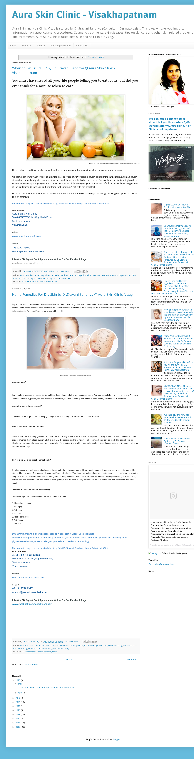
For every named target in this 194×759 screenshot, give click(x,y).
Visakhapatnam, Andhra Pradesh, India (39, 281)
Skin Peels (128, 645)
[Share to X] (80, 271)
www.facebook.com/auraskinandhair (27, 263)
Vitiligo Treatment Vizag (58, 648)
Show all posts (96, 57)
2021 (18, 702)
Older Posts (133, 659)
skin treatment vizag (43, 278)
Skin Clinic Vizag (25, 278)
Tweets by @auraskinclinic (161, 564)
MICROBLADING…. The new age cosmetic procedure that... (46, 687)
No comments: (63, 271)
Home (13, 46)
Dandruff (64, 275)
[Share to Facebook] (83, 271)
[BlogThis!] (78, 271)
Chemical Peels (52, 275)
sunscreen (66, 278)
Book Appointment (60, 46)
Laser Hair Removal (109, 275)
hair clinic (87, 275)
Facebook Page (75, 275)
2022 (18, 697)
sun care (56, 278)
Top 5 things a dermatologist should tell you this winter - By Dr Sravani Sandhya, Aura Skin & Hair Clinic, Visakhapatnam (170, 124)
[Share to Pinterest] (86, 271)
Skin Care (103, 645)
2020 (18, 706)
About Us (26, 46)
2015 (18, 726)
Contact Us (82, 46)
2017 (18, 718)
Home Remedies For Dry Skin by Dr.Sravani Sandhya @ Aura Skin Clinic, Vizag (72, 294)
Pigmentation (125, 275)
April (20, 692)
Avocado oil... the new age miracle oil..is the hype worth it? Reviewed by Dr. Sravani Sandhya (178, 418)
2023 (18, 680)
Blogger (116, 739)
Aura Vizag (39, 275)
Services (41, 46)
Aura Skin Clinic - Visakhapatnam (84, 14)
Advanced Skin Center (30, 645)
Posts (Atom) (31, 664)
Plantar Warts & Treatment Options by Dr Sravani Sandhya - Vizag (177, 441)
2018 (18, 714)
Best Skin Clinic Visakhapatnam (69, 645)
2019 (18, 710)
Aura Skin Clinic (27, 275)
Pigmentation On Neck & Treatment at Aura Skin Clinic (178, 206)
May (20, 683)
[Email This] (75, 271)
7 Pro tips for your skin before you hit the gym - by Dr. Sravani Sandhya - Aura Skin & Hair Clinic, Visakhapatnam (178, 366)
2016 (18, 722)
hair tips (96, 275)
